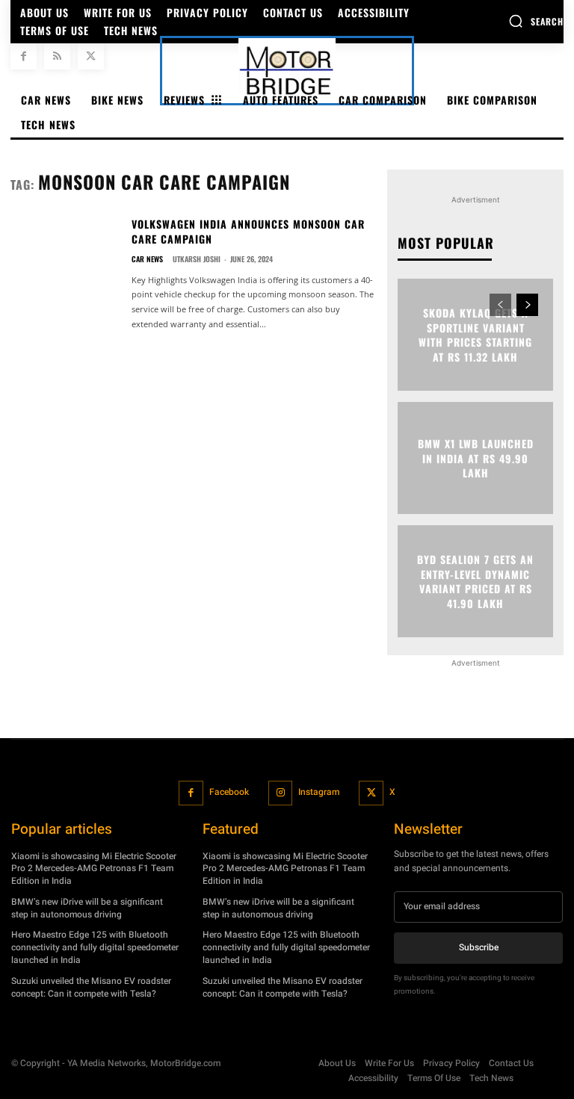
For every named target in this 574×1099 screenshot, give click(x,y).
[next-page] (527, 305)
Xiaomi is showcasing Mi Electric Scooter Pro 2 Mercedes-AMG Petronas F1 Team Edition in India (93, 868)
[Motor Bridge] (287, 70)
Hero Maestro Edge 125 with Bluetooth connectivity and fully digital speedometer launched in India (95, 948)
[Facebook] (23, 56)
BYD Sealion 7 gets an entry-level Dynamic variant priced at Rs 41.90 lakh (475, 581)
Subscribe (479, 947)
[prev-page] (500, 305)
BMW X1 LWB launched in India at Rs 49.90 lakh (476, 458)
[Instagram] (280, 793)
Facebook (229, 792)
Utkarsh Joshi (196, 258)
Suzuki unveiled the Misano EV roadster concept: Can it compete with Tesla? (91, 987)
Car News (147, 259)
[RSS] (57, 56)
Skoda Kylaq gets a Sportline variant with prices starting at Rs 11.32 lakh (475, 335)
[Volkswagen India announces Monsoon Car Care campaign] (65, 263)
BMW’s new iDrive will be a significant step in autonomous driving (87, 908)
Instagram (318, 792)
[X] (91, 56)
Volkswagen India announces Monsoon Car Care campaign (248, 231)
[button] (536, 20)
